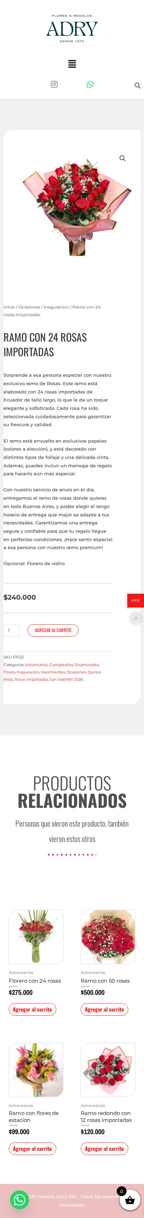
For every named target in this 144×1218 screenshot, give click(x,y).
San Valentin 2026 (66, 679)
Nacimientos (53, 672)
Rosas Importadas (31, 679)
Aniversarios (36, 664)
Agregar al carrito (53, 630)
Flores (9, 672)
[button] (72, 64)
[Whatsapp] (19, 1199)
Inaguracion (56, 307)
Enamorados (87, 664)
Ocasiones (29, 307)
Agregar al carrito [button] (32, 1009)
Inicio (9, 307)
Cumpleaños (61, 664)
